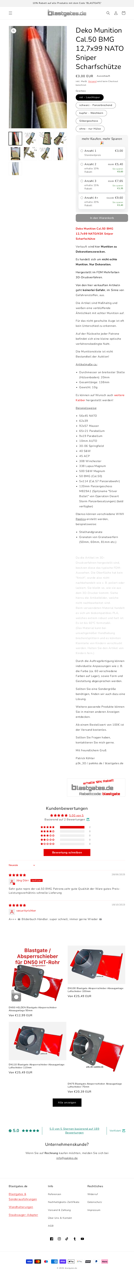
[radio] (102, 153)
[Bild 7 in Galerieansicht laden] (45, 153)
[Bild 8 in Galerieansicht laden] (60, 153)
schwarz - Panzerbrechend (95, 105)
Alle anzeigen (67, 1102)
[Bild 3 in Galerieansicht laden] (45, 138)
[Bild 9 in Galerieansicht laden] (15, 168)
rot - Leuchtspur (89, 97)
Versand (92, 81)
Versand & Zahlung (59, 1210)
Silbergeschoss (88, 121)
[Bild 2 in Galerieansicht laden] (30, 138)
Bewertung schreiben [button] (67, 852)
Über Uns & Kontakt (60, 1218)
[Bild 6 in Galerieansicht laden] (30, 153)
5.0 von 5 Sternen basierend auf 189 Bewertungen (74, 1131)
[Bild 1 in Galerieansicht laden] (15, 138)
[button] (10, 13)
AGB (50, 1225)
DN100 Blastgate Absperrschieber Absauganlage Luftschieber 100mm (95, 990)
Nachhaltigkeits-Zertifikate (63, 1202)
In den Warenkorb (102, 218)
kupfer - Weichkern (91, 113)
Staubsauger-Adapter (23, 1215)
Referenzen (54, 1194)
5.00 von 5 (76, 815)
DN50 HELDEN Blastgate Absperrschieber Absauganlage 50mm (33, 1009)
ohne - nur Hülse (90, 128)
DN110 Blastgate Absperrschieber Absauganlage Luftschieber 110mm (36, 1066)
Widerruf (92, 1194)
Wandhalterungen (21, 1207)
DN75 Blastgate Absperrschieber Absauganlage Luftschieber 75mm (95, 1085)
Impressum (93, 1210)
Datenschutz (94, 1202)
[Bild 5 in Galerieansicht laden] (15, 153)
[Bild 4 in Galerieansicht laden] (60, 138)
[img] (17, 875)
